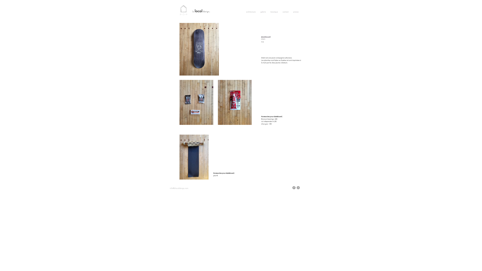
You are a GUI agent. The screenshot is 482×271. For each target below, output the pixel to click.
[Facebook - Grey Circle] (293, 187)
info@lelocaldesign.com (179, 188)
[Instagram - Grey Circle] (298, 187)
